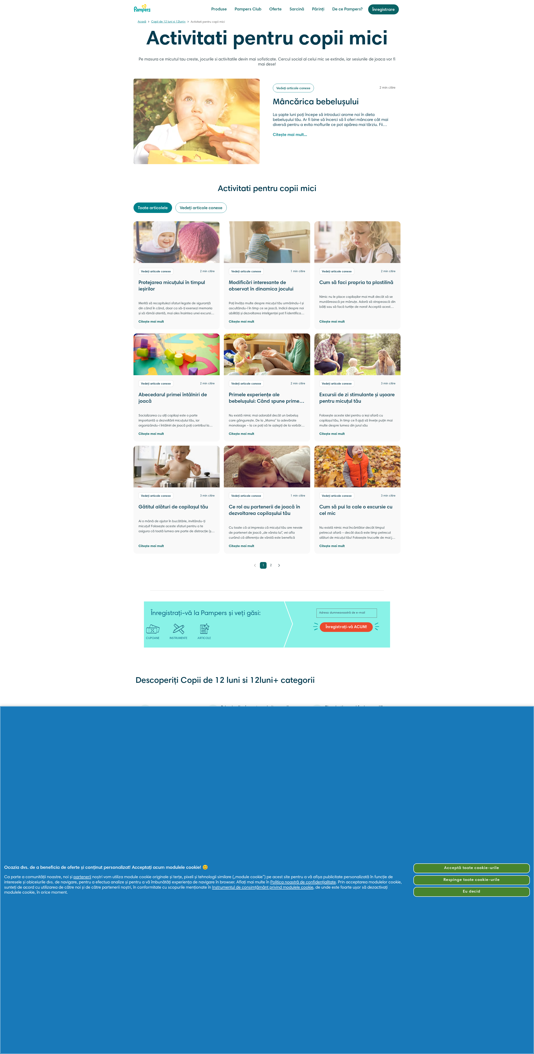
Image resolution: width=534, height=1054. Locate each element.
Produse (219, 9)
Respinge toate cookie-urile (471, 880)
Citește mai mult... (290, 135)
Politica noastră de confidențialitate (303, 882)
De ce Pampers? (347, 9)
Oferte (275, 9)
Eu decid (472, 892)
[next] (279, 565)
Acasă (142, 21)
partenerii (82, 877)
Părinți (318, 9)
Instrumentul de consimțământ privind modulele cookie (262, 887)
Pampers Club (248, 9)
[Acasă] (142, 8)
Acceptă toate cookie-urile (471, 868)
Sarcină (297, 9)
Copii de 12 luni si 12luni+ (168, 21)
